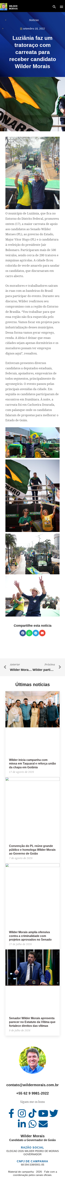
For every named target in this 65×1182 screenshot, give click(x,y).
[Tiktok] (32, 1113)
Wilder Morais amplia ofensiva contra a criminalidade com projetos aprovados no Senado (30, 936)
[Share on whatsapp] (29, 633)
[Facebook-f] (11, 1113)
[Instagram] (21, 1113)
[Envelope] (43, 1123)
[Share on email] (42, 633)
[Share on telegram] (35, 633)
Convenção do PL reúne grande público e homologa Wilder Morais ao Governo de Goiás (32, 849)
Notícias (34, 20)
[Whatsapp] (32, 1123)
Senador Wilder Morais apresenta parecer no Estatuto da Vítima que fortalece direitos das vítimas (32, 1022)
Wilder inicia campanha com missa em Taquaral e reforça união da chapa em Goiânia (32, 763)
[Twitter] (53, 1113)
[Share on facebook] (23, 633)
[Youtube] (43, 1113)
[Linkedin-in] (21, 1123)
